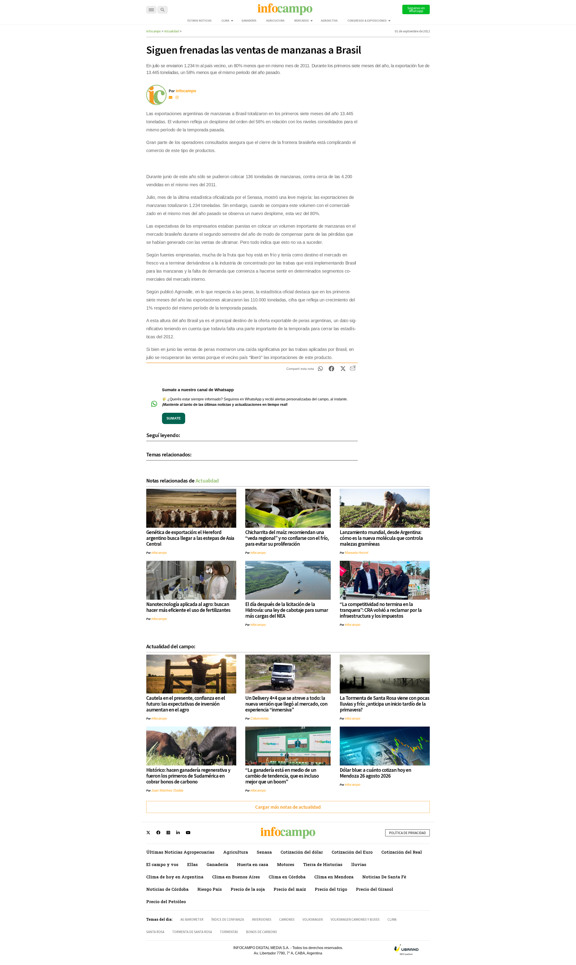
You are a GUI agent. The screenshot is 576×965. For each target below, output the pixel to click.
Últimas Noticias (199, 20)
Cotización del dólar (302, 852)
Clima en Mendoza (333, 877)
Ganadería (248, 20)
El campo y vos (162, 864)
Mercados (301, 20)
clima (391, 919)
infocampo (159, 552)
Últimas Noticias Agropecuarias (180, 852)
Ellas (192, 864)
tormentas (229, 932)
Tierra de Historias (322, 864)
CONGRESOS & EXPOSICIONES (367, 20)
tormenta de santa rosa (192, 932)
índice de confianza (227, 919)
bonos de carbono (261, 932)
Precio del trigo (331, 889)
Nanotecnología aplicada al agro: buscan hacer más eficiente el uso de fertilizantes (188, 607)
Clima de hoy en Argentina (174, 877)
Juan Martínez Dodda (167, 790)
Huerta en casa (252, 864)
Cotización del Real (401, 852)
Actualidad (171, 31)
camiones (287, 919)
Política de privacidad (407, 833)
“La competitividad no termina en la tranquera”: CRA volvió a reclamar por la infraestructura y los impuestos (381, 610)
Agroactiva (329, 20)
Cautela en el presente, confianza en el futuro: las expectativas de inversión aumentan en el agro (185, 704)
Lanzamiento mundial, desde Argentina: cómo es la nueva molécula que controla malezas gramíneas (381, 538)
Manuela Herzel (356, 552)
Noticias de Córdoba (167, 889)
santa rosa (155, 932)
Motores (285, 864)
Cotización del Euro (352, 852)
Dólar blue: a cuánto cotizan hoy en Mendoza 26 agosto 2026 (375, 773)
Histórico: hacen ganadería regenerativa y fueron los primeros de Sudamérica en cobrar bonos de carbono (188, 776)
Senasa (264, 852)
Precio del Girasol (374, 889)
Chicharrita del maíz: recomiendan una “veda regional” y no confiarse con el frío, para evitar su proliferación (287, 538)
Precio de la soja (248, 889)
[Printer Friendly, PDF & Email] (353, 370)
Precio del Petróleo (166, 901)
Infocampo (153, 31)
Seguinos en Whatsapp (416, 9)
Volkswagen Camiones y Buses (355, 919)
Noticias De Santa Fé (384, 877)
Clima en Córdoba (287, 877)
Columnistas (259, 718)
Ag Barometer (191, 919)
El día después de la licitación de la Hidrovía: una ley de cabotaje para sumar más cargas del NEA (286, 610)
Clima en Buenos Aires (236, 877)
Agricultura (275, 20)
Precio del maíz (290, 889)
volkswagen (312, 919)
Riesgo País (209, 889)
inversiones (261, 919)
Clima (225, 20)
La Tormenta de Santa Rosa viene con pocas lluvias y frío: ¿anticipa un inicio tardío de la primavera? (384, 704)
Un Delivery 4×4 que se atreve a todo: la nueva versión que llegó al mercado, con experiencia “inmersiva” (286, 704)
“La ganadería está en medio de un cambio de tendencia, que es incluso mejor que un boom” (282, 776)
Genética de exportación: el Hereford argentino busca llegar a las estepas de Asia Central (190, 538)
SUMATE (173, 418)
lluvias (358, 864)
